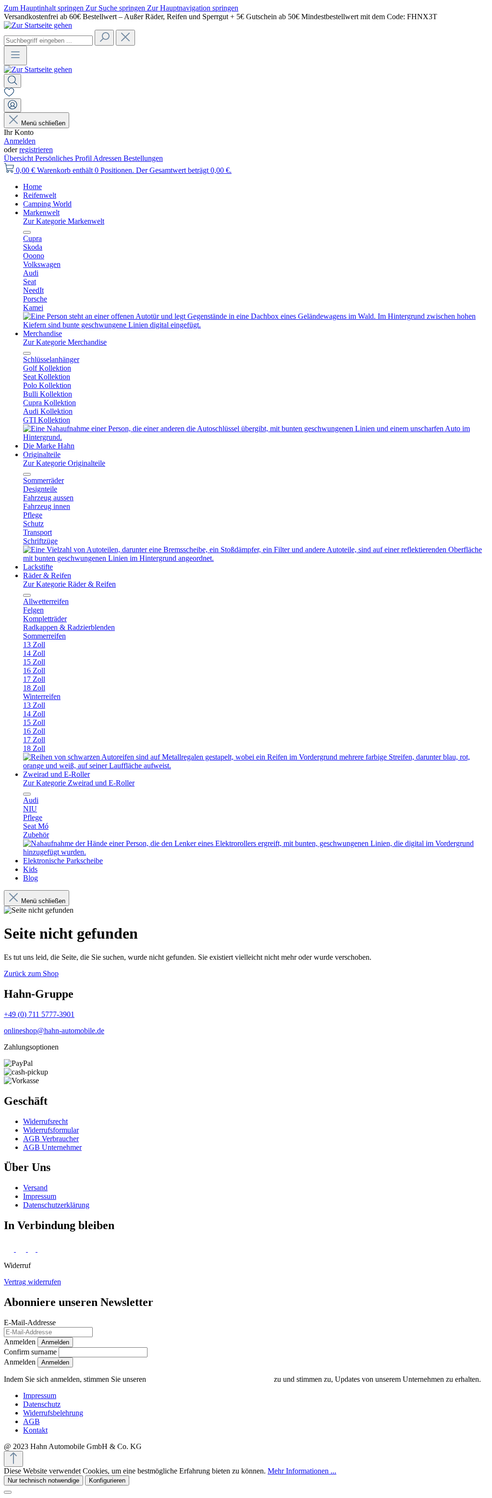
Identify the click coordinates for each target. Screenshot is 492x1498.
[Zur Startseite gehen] (38, 25)
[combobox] (48, 41)
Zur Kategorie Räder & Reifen (69, 584)
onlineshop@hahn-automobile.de (54, 1031)
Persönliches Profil (64, 158)
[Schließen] (8, 1492)
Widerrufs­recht (45, 1121)
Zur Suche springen (116, 8)
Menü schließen (43, 123)
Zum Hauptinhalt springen (45, 8)
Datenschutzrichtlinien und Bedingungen (210, 1379)
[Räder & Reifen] (255, 765)
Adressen (108, 158)
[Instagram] (22, 1249)
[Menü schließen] (27, 232)
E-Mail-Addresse (30, 1322)
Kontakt (35, 1430)
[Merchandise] (255, 437)
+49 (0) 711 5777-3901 (39, 1014)
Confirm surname (30, 1352)
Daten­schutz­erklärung (56, 1205)
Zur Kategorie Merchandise (65, 342)
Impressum (39, 1196)
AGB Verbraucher (51, 1139)
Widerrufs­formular (51, 1130)
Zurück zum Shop (31, 973)
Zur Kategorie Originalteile (64, 463)
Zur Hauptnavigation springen (192, 8)
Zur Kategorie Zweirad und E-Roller (79, 783)
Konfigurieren (107, 1480)
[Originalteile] (255, 558)
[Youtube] (43, 1249)
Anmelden (20, 141)
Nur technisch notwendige (43, 1480)
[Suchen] (104, 38)
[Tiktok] (32, 1249)
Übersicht (19, 158)
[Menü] (15, 55)
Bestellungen (143, 158)
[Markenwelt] (255, 325)
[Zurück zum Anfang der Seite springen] (13, 1459)
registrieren (36, 149)
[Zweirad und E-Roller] (255, 852)
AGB (31, 1421)
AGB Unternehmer (52, 1147)
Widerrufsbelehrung (53, 1413)
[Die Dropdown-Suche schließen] (125, 38)
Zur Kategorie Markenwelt (63, 221)
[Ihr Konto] (12, 105)
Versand (35, 1188)
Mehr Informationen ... (302, 1471)
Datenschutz (42, 1404)
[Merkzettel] (9, 94)
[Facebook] (10, 1249)
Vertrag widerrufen (32, 1282)
